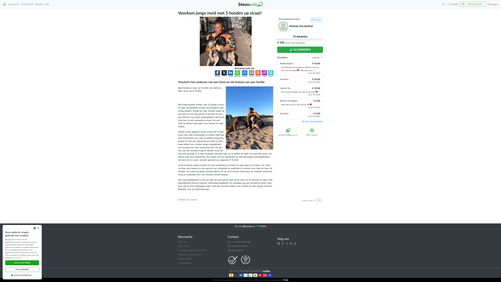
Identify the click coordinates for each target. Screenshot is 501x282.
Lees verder (16, 258)
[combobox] (34, 228)
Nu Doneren (302, 49)
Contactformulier (239, 246)
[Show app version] (499, 280)
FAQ (47, 4)
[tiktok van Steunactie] (295, 243)
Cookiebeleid (184, 263)
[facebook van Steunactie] (278, 243)
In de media (184, 246)
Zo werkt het (27, 4)
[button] (453, 4)
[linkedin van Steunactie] (291, 243)
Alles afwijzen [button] (22, 269)
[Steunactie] (4, 4)
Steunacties (13, 4)
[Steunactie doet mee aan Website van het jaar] (245, 260)
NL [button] (443, 4)
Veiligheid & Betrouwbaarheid (192, 250)
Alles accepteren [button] (22, 263)
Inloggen (494, 4)
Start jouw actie (475, 4)
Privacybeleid (184, 258)
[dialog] (22, 252)
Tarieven (39, 4)
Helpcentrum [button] (237, 250)
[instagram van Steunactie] (283, 243)
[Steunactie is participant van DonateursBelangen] (233, 260)
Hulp (319, 200)
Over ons (182, 242)
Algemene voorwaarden (190, 254)
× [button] (38, 228)
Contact (317, 20)
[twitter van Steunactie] (287, 243)
